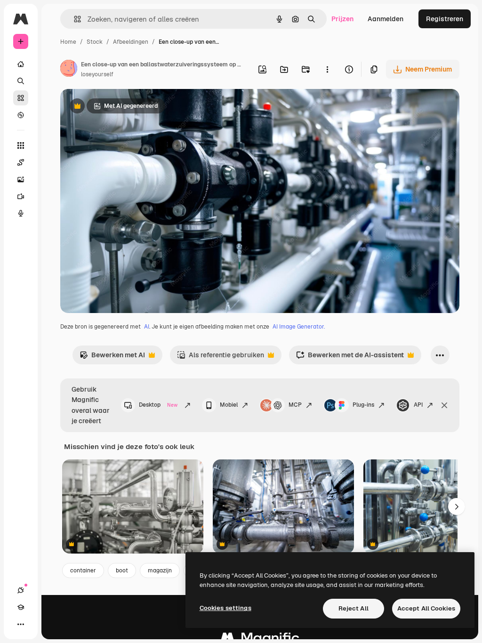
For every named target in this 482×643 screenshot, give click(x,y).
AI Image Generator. (299, 326)
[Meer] (20, 624)
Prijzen (342, 19)
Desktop (158, 405)
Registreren (444, 19)
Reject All (353, 608)
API (418, 405)
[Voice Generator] (20, 213)
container (83, 570)
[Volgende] (456, 506)
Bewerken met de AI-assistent (350, 357)
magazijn (160, 570)
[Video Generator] (20, 196)
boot (122, 570)
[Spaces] (20, 162)
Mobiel (229, 405)
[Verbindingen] (20, 590)
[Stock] (20, 97)
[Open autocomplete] (74, 19)
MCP (295, 405)
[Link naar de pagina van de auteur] (68, 70)
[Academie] (20, 607)
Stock (95, 42)
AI (146, 326)
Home (68, 42)
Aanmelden (385, 19)
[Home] (20, 64)
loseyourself (97, 74)
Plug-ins (363, 405)
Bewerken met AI (112, 357)
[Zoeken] (20, 80)
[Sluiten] (444, 405)
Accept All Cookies (426, 608)
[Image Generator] (20, 179)
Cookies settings (225, 608)
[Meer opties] (327, 69)
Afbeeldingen (130, 42)
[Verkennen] (20, 114)
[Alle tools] (20, 145)
